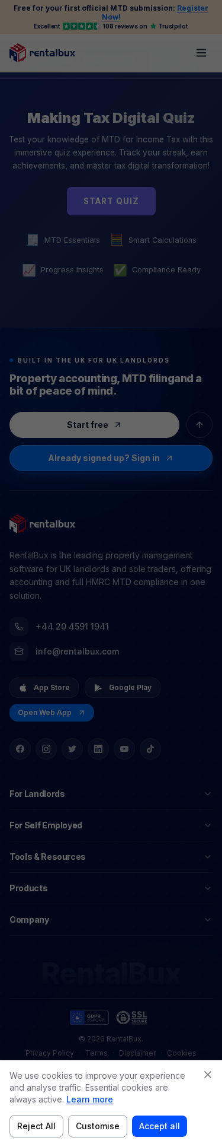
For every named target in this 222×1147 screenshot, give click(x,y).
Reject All (36, 1126)
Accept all (159, 1126)
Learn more (89, 1099)
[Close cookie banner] (207, 1074)
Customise (98, 1126)
